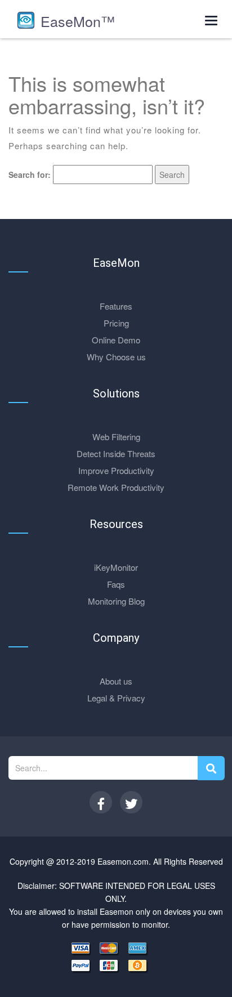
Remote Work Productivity (116, 487)
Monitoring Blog (116, 601)
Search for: (29, 174)
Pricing (116, 323)
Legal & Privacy (116, 698)
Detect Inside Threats (116, 453)
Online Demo (116, 340)
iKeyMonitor (116, 567)
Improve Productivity (116, 470)
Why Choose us (116, 356)
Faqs (116, 584)
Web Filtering (116, 436)
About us (116, 681)
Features (116, 306)
